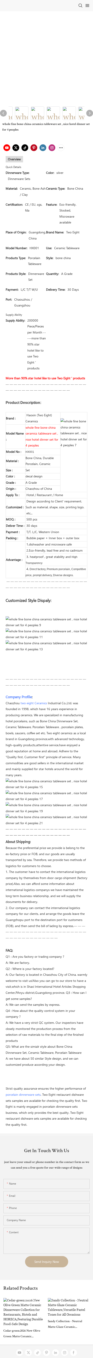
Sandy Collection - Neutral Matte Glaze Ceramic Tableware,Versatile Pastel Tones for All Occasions (65, 1325)
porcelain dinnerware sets (23, 1094)
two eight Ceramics (34, 703)
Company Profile (19, 696)
